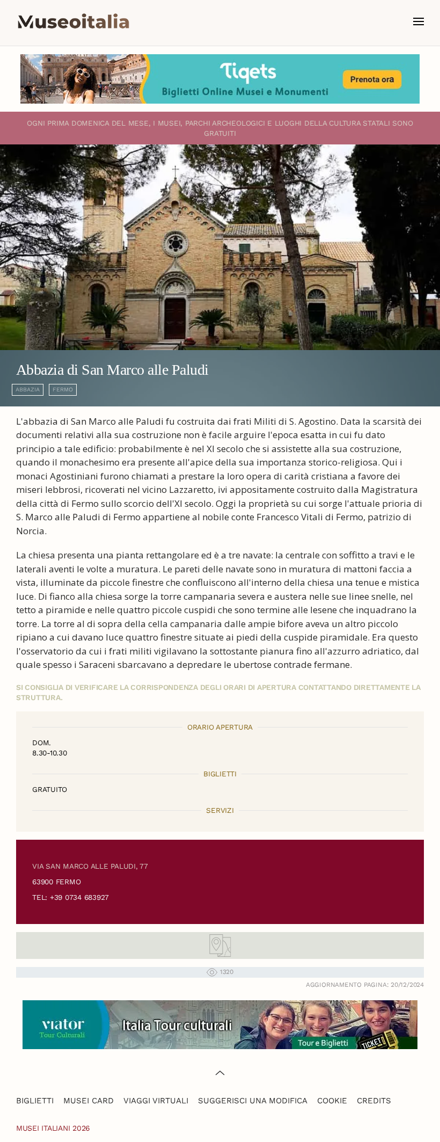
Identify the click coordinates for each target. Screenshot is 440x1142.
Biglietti (35, 1100)
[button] (418, 21)
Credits (374, 1100)
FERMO (63, 389)
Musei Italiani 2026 (53, 1128)
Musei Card (88, 1100)
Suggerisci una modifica (252, 1100)
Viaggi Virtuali (155, 1100)
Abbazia (28, 389)
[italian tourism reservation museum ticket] (220, 79)
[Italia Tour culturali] (220, 1023)
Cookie (332, 1100)
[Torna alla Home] (73, 21)
